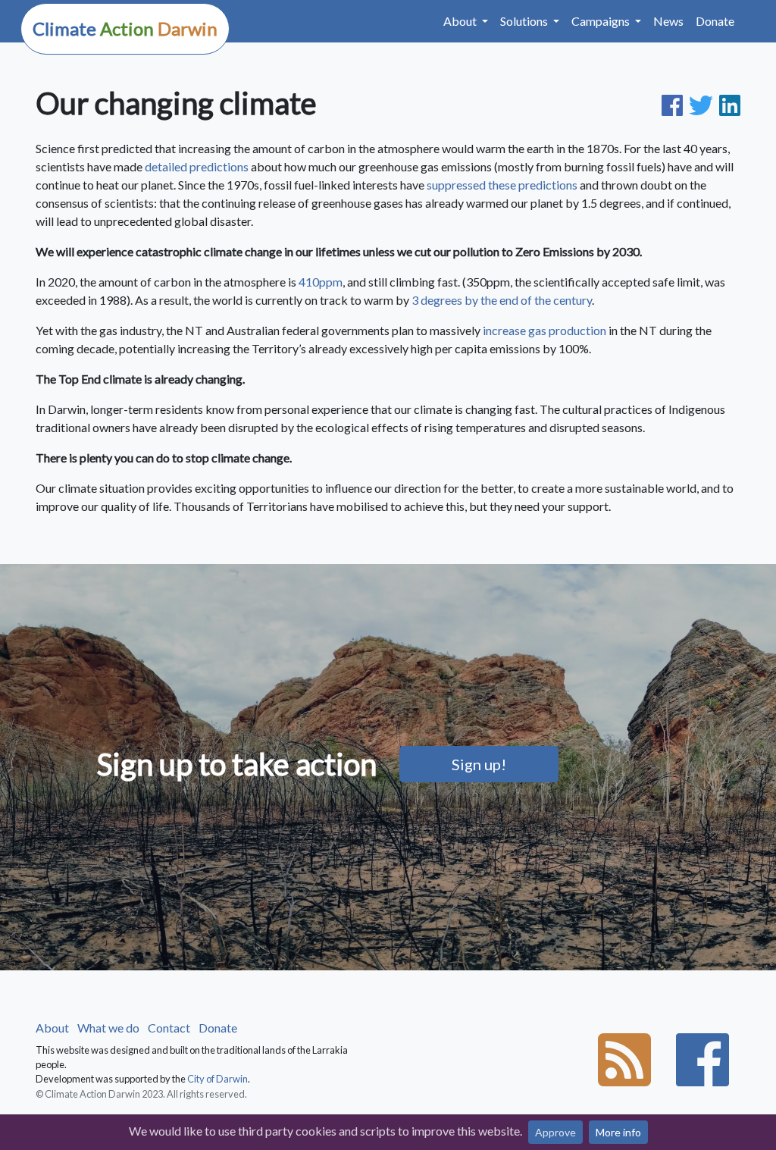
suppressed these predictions (502, 184)
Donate (715, 21)
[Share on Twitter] (704, 103)
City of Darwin (217, 1079)
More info (618, 1132)
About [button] (461, 21)
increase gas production (544, 330)
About (52, 1027)
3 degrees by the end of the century (501, 300)
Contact (169, 1027)
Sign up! (479, 764)
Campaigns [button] (601, 21)
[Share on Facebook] (675, 103)
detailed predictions (197, 166)
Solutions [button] (525, 21)
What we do (108, 1027)
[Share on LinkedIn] (729, 103)
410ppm (321, 281)
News (668, 21)
